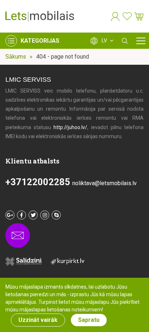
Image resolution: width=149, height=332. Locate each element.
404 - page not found (62, 56)
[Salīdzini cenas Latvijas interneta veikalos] (71, 262)
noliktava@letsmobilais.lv (104, 183)
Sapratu (88, 319)
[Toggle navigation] (141, 41)
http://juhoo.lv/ (70, 127)
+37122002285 (38, 181)
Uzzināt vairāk (38, 319)
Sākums (15, 56)
